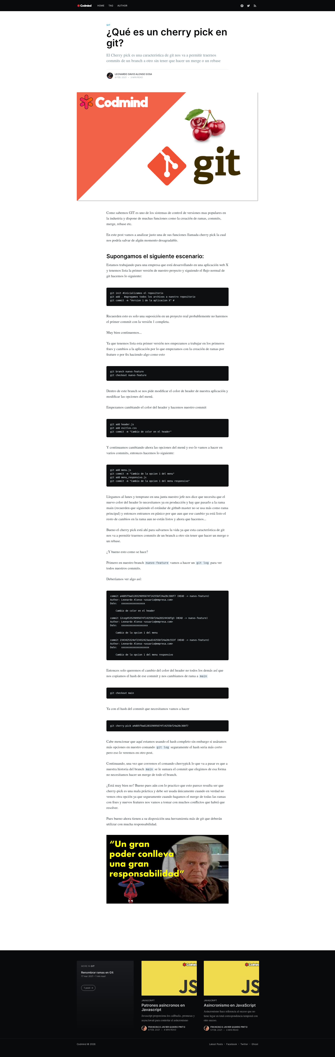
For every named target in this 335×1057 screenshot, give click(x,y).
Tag (111, 5)
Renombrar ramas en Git (97, 972)
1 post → (88, 987)
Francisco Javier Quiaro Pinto (166, 1027)
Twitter (244, 1044)
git (108, 25)
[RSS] (255, 6)
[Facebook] (242, 6)
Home (101, 5)
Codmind (81, 1044)
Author (122, 5)
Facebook (231, 1044)
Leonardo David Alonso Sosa (133, 74)
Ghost (255, 1044)
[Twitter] (248, 6)
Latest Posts (216, 1044)
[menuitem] (101, 6)
